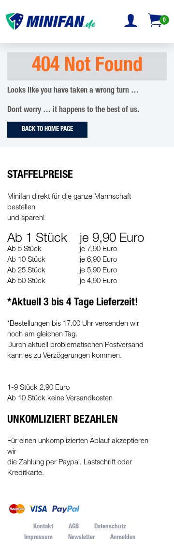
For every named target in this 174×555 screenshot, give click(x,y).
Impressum (38, 538)
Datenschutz (110, 527)
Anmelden (123, 538)
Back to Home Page (47, 130)
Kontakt (43, 527)
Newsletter (81, 538)
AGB (74, 527)
